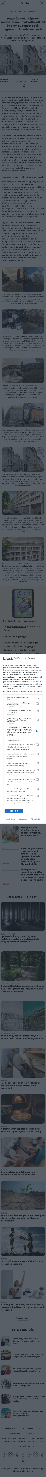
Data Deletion (10, 819)
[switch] (37, 703)
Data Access (23, 819)
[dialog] (23, 738)
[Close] (42, 658)
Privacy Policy (36, 819)
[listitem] (23, 698)
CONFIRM (14, 811)
